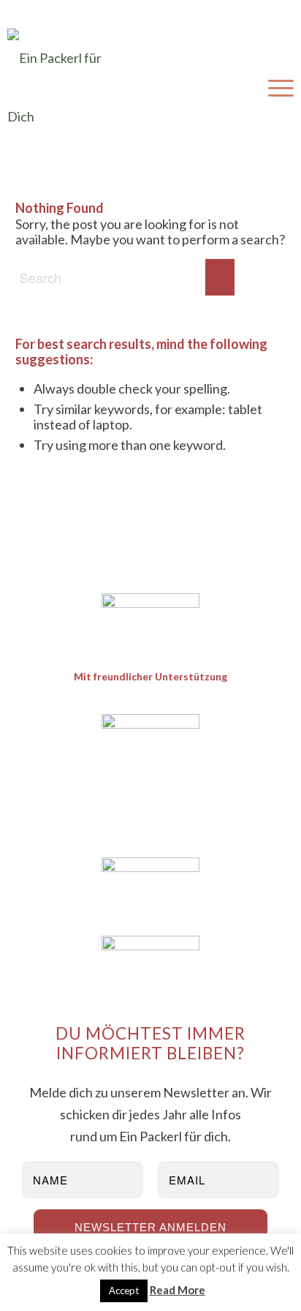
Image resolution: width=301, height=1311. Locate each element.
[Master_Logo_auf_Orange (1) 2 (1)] (151, 780)
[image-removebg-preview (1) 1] (151, 615)
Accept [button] (124, 1290)
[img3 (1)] (151, 969)
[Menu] (274, 87)
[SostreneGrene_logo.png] (151, 891)
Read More (177, 1289)
